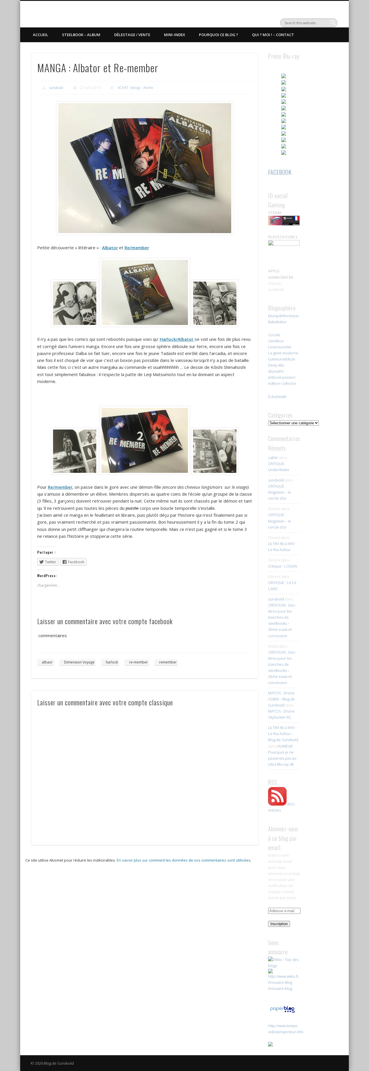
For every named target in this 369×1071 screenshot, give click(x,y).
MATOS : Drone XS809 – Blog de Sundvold (281, 699)
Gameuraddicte (281, 359)
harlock (112, 662)
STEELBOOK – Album (81, 34)
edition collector (282, 383)
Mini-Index (174, 34)
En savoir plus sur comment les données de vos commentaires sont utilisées (184, 860)
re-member (138, 662)
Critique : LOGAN (282, 566)
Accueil (40, 34)
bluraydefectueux (283, 315)
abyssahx (276, 371)
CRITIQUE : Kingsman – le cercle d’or (279, 492)
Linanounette (279, 346)
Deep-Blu (276, 365)
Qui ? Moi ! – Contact (273, 34)
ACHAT (123, 87)
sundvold (56, 87)
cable (273, 457)
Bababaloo (277, 321)
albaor (47, 662)
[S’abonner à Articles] (277, 804)
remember (168, 662)
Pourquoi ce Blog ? (218, 34)
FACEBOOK (280, 172)
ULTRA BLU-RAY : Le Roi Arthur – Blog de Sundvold (283, 733)
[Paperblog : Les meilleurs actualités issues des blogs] (282, 1012)
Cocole (274, 334)
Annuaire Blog (280, 982)
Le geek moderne (283, 353)
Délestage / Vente (132, 34)
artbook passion (281, 377)
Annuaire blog (280, 988)
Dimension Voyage (79, 662)
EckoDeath (277, 396)
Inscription (279, 924)
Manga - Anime (141, 87)
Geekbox (276, 340)
